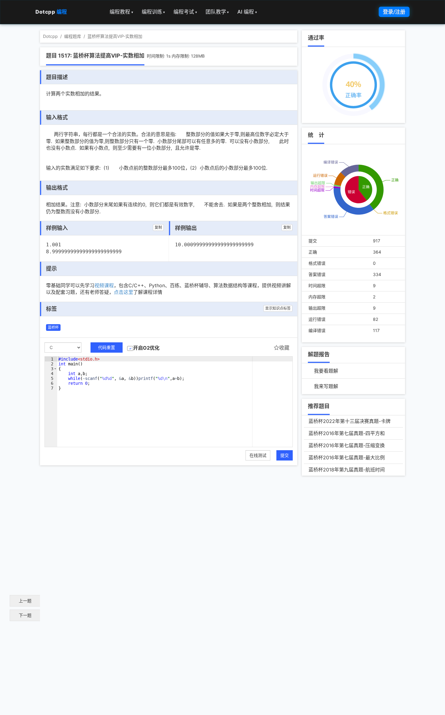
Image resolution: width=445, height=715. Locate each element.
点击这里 (123, 292)
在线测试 (257, 455)
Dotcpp (51, 12)
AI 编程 (247, 12)
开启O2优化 (146, 348)
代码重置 (106, 347)
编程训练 (153, 12)
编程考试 (185, 12)
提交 (284, 455)
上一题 (25, 600)
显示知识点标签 (278, 308)
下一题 (25, 615)
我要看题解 (326, 371)
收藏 (284, 348)
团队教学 (217, 12)
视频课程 (104, 285)
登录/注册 (394, 12)
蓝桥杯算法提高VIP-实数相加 (114, 36)
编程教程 (121, 12)
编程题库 (72, 36)
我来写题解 (326, 386)
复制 (158, 227)
